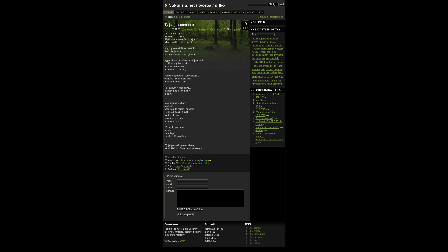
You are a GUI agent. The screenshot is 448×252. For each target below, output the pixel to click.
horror (266, 80)
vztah (280, 62)
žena (280, 72)
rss (260, 12)
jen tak (280, 66)
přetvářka (263, 42)
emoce (255, 38)
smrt (273, 65)
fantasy (272, 48)
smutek (274, 58)
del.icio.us (186, 160)
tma (263, 45)
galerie (180, 12)
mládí (269, 83)
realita (255, 62)
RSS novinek (255, 237)
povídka (273, 72)
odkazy (251, 12)
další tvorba (216, 29)
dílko (178, 17)
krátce (203, 12)
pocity (278, 80)
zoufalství (263, 55)
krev (254, 72)
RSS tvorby (254, 231)
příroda (266, 66)
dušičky (259, 130)
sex (267, 58)
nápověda (238, 12)
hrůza (258, 58)
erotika (264, 49)
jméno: (169, 181)
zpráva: (170, 191)
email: (169, 184)
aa (275, 52)
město (263, 84)
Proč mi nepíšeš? (264, 118)
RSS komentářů (256, 234)
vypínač (237, 29)
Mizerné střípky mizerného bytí (192, 163)
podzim (280, 49)
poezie (255, 55)
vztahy (257, 49)
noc (263, 69)
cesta (259, 72)
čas (253, 58)
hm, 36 (258, 100)
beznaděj (256, 45)
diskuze (214, 12)
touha (269, 62)
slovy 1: (170, 187)
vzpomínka (264, 38)
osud (272, 55)
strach (270, 69)
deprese (278, 69)
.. (252, 66)
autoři (226, 12)
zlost (178, 166)
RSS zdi (252, 240)
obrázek (186, 17)
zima (275, 62)
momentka (271, 45)
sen (271, 77)
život (255, 42)
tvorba (204, 5)
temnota (274, 38)
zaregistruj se (276, 17)
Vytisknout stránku (177, 157)
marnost (256, 84)
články (192, 12)
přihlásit (264, 17)
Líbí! (245, 28)
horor (272, 80)
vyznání (279, 55)
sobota (265, 72)
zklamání (277, 84)
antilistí (257, 76)
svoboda (256, 69)
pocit (262, 62)
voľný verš (257, 80)
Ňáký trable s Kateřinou (267, 127)
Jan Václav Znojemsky (193, 29)
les (263, 58)
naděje (270, 52)
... (253, 49)
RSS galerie (254, 243)
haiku (263, 52)
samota (258, 65)
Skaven (181, 241)
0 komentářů (184, 169)
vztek (187, 166)
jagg (207, 160)
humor (273, 42)
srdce (266, 77)
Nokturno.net (182, 5)
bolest (279, 45)
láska (278, 76)
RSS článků (254, 228)
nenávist (256, 52)
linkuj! (198, 160)
